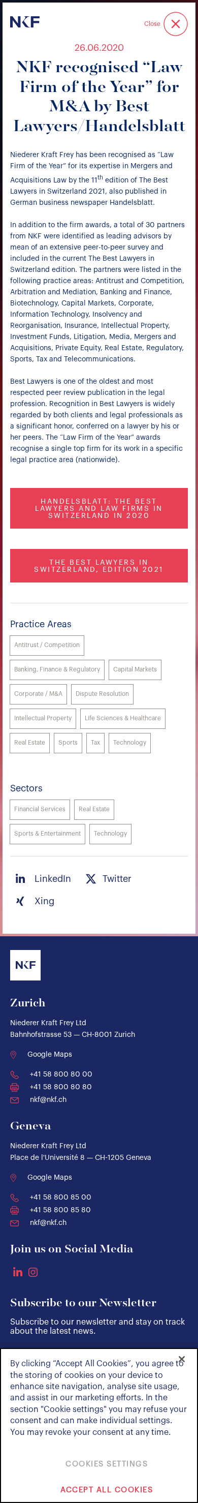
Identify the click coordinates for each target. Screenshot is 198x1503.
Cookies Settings (106, 1464)
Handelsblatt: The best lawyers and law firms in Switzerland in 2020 (98, 508)
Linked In (17, 1271)
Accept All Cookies (106, 1490)
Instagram (33, 1272)
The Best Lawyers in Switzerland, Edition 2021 (99, 566)
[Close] (182, 1359)
